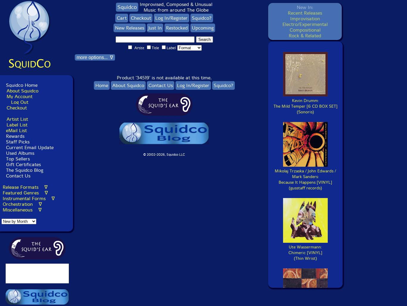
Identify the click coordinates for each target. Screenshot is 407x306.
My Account (19, 96)
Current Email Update (29, 147)
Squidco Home (22, 85)
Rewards (15, 136)
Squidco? (202, 18)
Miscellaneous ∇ (22, 210)
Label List (17, 125)
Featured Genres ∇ (25, 193)
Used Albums (20, 153)
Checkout (17, 108)
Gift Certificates (23, 164)
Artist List (17, 119)
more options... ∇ (95, 57)
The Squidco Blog (24, 170)
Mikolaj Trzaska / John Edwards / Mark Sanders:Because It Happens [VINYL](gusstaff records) (305, 180)
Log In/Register (171, 18)
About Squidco (22, 91)
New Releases (129, 28)
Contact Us (17, 176)
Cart (122, 18)
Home (101, 85)
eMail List (16, 130)
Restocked (177, 28)
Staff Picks (17, 142)
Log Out (19, 102)
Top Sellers (18, 159)
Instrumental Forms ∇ (29, 198)
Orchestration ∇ (22, 204)
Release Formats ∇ (25, 187)
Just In (155, 28)
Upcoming (203, 28)
